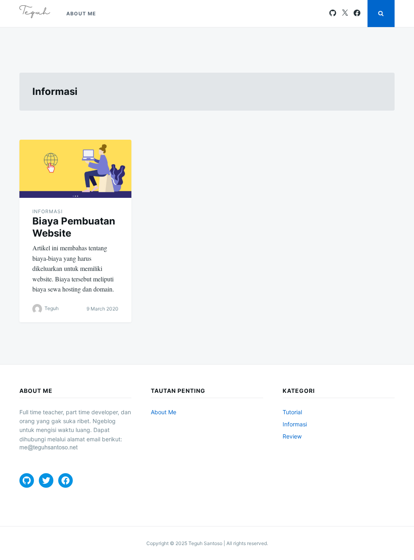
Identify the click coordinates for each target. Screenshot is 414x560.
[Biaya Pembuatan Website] (75, 169)
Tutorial (292, 412)
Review (292, 436)
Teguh (51, 308)
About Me (81, 13)
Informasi (47, 211)
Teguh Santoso (205, 543)
